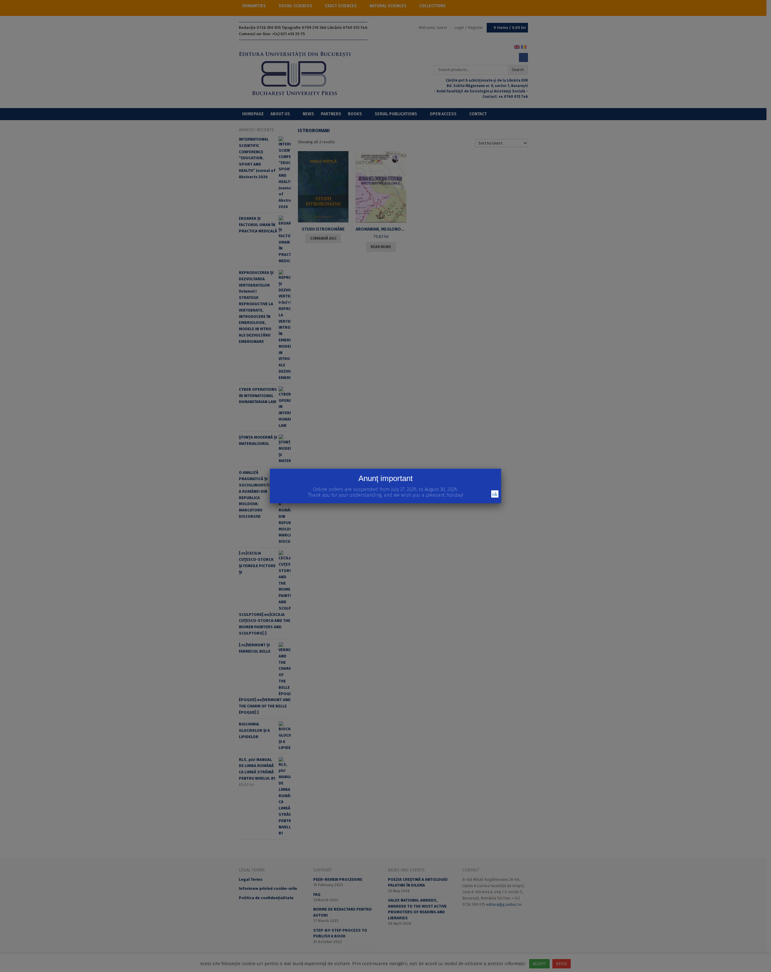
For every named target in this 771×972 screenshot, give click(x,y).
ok (495, 494)
